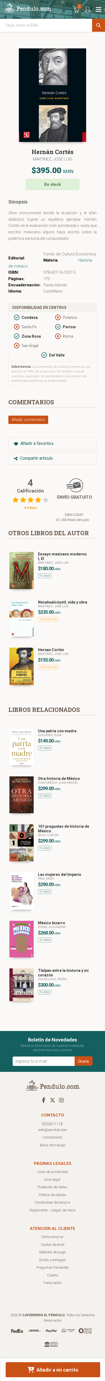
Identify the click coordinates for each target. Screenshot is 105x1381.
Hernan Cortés (51, 650)
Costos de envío (52, 1245)
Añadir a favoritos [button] (36, 443)
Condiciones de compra (52, 1202)
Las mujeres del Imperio (59, 874)
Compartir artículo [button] (36, 458)
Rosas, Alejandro (52, 927)
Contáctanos (52, 1137)
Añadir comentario (28, 419)
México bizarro (51, 923)
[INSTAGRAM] (61, 1100)
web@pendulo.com (52, 1130)
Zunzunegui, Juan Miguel (58, 782)
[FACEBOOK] (44, 1100)
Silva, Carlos (48, 835)
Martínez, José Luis (52, 159)
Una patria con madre (57, 731)
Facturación (53, 1283)
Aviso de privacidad (52, 1172)
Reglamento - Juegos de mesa (52, 1210)
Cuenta (52, 1275)
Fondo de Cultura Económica (69, 254)
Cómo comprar (52, 1237)
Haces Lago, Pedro (52, 979)
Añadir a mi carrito (57, 1370)
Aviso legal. (52, 1179)
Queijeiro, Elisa (50, 735)
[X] (52, 1100)
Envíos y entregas (52, 1260)
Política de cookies (52, 1195)
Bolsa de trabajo (52, 1145)
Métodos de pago (52, 1252)
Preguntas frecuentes (52, 1267)
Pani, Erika (46, 878)
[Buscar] (98, 25)
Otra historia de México (59, 778)
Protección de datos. (52, 1187)
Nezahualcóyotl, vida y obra (62, 602)
